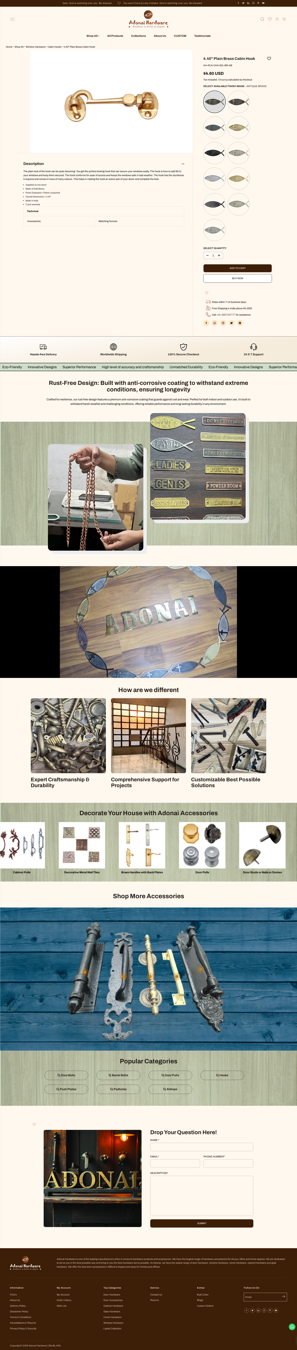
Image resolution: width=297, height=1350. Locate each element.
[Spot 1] (123, 976)
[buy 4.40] (112, 101)
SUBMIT (201, 1223)
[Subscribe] (284, 1297)
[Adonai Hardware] (148, 19)
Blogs (200, 1300)
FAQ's (13, 1294)
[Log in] (277, 19)
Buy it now (237, 278)
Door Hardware (111, 1294)
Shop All (92, 35)
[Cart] (284, 19)
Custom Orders (205, 1305)
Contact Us (156, 1294)
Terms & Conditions (20, 1317)
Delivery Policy (18, 1305)
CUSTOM (180, 35)
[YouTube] (263, 3)
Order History (64, 1300)
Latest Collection (112, 1328)
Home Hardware (112, 1317)
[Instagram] (253, 3)
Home (9, 47)
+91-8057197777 (226, 314)
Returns (154, 1300)
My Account (63, 1294)
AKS (58, 1345)
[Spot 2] (200, 969)
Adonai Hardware (38, 1345)
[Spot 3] (177, 976)
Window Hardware (36, 47)
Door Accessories (113, 1300)
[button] (12, 19)
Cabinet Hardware (113, 1305)
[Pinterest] (258, 3)
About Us (160, 35)
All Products (115, 35)
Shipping (223, 79)
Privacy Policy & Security (23, 1328)
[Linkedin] (248, 3)
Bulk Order (203, 1294)
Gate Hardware (111, 1311)
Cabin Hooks (54, 47)
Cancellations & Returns (23, 1322)
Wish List (61, 1305)
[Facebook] (238, 3)
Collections (138, 35)
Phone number (214, 1156)
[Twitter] (243, 3)
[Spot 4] (85, 972)
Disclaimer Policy (19, 1311)
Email (154, 1156)
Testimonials (202, 35)
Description (159, 1173)
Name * (154, 1140)
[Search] (262, 19)
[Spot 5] (150, 976)
